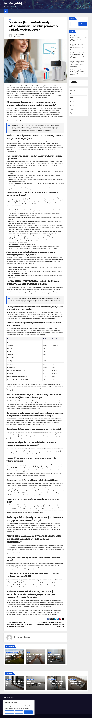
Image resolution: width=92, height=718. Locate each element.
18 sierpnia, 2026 (75, 685)
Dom (36, 11)
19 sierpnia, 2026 (54, 685)
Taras (12, 11)
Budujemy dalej (13, 3)
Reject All (19, 712)
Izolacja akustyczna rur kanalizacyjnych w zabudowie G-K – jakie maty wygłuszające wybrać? (50, 624)
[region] (18, 707)
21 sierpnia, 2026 (33, 685)
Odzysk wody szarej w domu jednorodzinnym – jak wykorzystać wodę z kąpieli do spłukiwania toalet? (19, 624)
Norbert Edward (20, 34)
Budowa (28, 11)
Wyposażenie (52, 11)
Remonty (20, 11)
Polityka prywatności (9, 697)
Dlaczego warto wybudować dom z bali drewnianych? (14, 656)
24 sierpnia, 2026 (12, 685)
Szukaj (72, 19)
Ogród (43, 11)
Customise (9, 712)
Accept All (28, 712)
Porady (15, 652)
